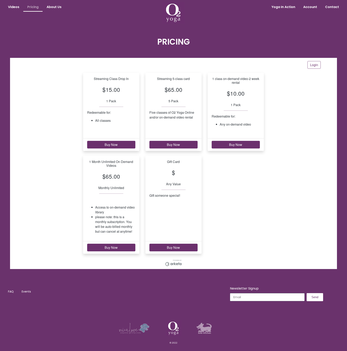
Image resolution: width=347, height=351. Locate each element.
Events (26, 292)
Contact (332, 7)
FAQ (11, 292)
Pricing (33, 7)
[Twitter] (178, 310)
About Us (54, 7)
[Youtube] (187, 310)
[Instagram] (169, 310)
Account (310, 7)
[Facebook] (160, 310)
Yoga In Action (283, 7)
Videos (13, 7)
